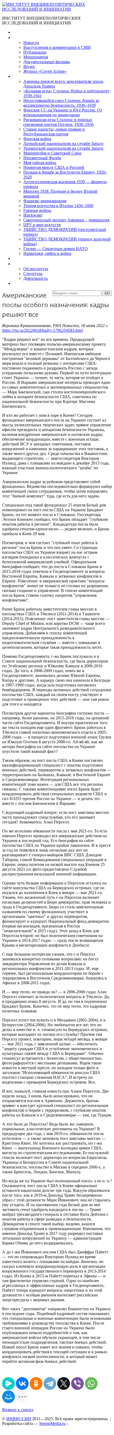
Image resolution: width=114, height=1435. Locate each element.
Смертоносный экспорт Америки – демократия (66, 220)
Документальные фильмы (46, 61)
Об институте (35, 269)
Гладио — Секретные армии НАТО (55, 248)
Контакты (21, 283)
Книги (18, 76)
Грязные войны (37, 210)
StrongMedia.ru (52, 1423)
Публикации (34, 52)
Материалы (23, 37)
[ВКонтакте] (22, 1383)
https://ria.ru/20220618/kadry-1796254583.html (42, 330)
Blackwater (32, 215)
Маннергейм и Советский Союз (52, 153)
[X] (63, 1383)
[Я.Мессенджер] (8, 1383)
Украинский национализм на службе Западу (63, 148)
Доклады (21, 258)
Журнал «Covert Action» (45, 71)
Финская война (37, 138)
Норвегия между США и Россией (53, 167)
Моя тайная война (39, 162)
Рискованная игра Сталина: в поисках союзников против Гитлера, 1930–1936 (58, 122)
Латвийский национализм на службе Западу (63, 143)
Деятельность (35, 278)
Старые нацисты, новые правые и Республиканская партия (54, 131)
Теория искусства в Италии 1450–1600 (58, 205)
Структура (32, 273)
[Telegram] (49, 1383)
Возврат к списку (18, 1409)
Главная (20, 32)
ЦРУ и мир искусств (42, 224)
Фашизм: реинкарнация (44, 201)
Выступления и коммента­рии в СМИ (57, 47)
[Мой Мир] (8, 1396)
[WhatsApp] (91, 1383)
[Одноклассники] (36, 1383)
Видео (29, 66)
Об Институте (25, 263)
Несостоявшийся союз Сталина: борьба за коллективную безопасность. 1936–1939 (61, 103)
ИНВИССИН (18, 1418)
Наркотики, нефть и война (47, 253)
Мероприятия (35, 57)
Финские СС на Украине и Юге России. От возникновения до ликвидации (62, 112)
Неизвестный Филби (42, 158)
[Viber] (77, 1383)
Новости (31, 42)
